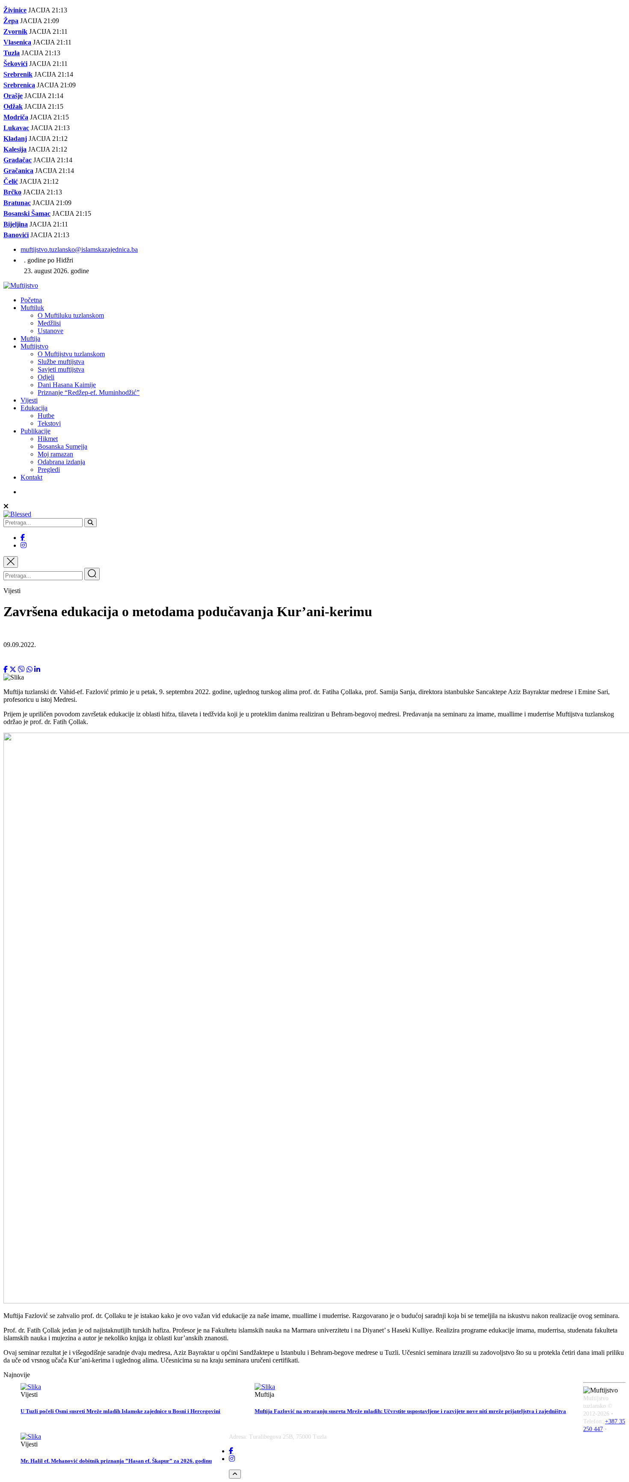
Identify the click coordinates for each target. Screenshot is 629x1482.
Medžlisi (49, 323)
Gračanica (18, 170)
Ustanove (50, 330)
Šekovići (15, 63)
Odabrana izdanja (61, 461)
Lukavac (16, 127)
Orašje (13, 95)
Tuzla (11, 53)
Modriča (15, 117)
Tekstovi (49, 423)
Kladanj (15, 138)
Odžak (13, 106)
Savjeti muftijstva (61, 369)
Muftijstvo (34, 346)
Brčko (12, 192)
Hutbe (46, 415)
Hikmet (48, 438)
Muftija (30, 338)
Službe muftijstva (61, 361)
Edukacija (34, 408)
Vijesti (29, 400)
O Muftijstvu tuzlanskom (71, 354)
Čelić (10, 181)
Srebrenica (19, 85)
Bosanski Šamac (26, 213)
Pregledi (49, 469)
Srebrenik (18, 74)
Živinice (15, 10)
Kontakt (31, 477)
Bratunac (17, 202)
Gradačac (17, 160)
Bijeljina (15, 224)
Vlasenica (17, 42)
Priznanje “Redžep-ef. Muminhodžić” (88, 392)
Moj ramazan (55, 454)
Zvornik (15, 31)
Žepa (10, 20)
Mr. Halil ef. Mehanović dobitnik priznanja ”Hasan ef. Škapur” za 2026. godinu (116, 1461)
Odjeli (46, 377)
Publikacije (35, 431)
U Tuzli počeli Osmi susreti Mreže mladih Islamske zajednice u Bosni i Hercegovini (120, 1411)
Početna (31, 300)
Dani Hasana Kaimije (67, 384)
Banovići (16, 235)
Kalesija (15, 149)
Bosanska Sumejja (62, 446)
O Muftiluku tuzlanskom (71, 315)
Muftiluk (32, 307)
